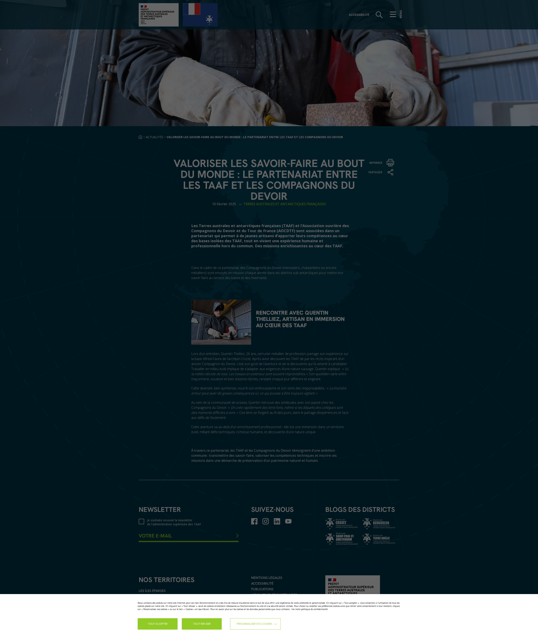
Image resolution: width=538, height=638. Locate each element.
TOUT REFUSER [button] (202, 624)
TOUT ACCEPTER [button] (157, 624)
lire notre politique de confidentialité (309, 609)
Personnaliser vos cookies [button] (254, 624)
